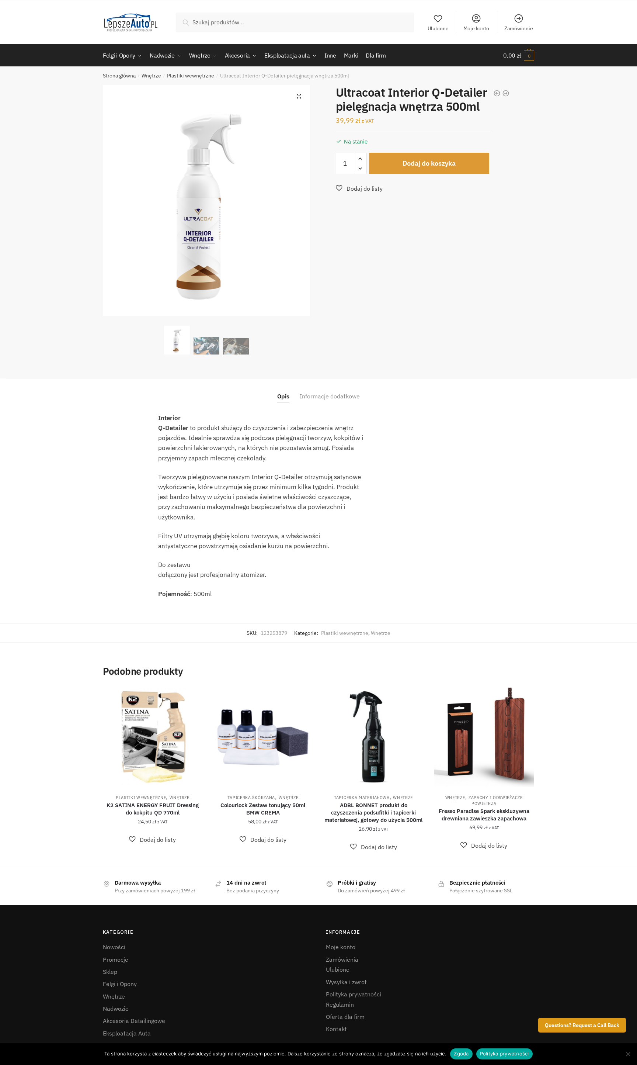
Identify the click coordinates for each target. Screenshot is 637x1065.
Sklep (110, 971)
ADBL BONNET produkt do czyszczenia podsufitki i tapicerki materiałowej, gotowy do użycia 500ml (373, 812)
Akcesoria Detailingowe (134, 1020)
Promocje (115, 959)
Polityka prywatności (353, 994)
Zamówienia (342, 959)
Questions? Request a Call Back (582, 1025)
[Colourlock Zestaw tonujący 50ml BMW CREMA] (263, 737)
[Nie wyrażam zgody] (627, 1054)
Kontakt (336, 1029)
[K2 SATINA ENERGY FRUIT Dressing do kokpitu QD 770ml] (152, 737)
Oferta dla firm (345, 1016)
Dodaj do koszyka (429, 163)
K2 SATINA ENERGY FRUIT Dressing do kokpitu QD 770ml (153, 809)
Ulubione (438, 28)
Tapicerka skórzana (251, 797)
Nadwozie (116, 1008)
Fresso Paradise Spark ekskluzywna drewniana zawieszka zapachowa (484, 815)
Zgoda (461, 1054)
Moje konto (476, 28)
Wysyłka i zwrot (346, 982)
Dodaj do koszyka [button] (152, 858)
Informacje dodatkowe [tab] (330, 396)
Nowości (114, 947)
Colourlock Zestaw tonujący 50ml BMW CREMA (262, 809)
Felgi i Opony (120, 984)
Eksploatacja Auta (127, 1033)
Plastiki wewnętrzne (190, 75)
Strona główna (119, 75)
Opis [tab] (283, 396)
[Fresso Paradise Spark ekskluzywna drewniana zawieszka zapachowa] (484, 737)
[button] (299, 96)
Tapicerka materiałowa (362, 797)
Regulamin (340, 1004)
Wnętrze (151, 75)
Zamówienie (518, 28)
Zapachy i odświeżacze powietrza (496, 800)
